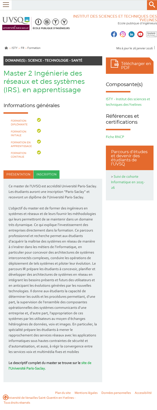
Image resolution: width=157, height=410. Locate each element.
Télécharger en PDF (136, 65)
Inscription (46, 174)
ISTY (15, 48)
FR (22, 48)
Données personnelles (116, 393)
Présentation (18, 174)
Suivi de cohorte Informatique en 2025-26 (128, 182)
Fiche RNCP (115, 137)
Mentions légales (86, 393)
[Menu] (6, 5)
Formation (33, 48)
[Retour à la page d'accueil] (35, 24)
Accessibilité (143, 393)
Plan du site (63, 393)
